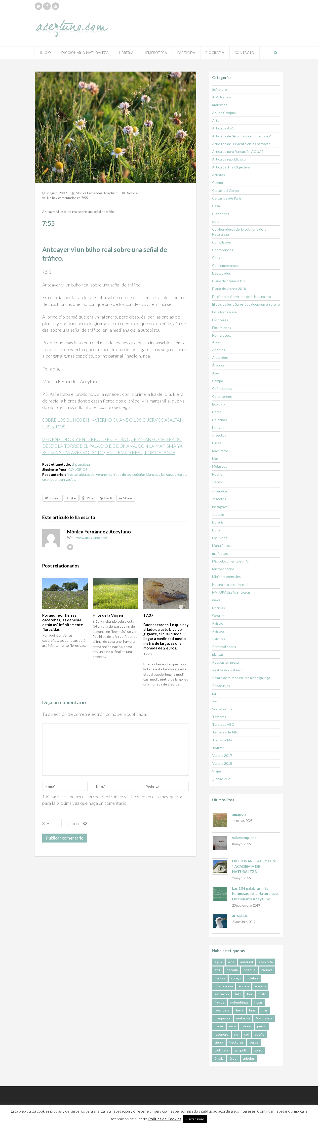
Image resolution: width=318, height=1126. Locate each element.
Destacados (221, 273)
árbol (233, 1058)
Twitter (218, 748)
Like (73, 498)
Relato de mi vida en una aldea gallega (241, 678)
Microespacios (223, 569)
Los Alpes (219, 538)
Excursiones (221, 327)
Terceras (219, 717)
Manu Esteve (222, 545)
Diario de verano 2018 (229, 288)
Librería (126, 53)
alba (231, 962)
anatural (246, 962)
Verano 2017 (222, 755)
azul (218, 970)
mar (264, 1010)
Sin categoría (222, 709)
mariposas (220, 553)
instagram (220, 507)
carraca (267, 970)
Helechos (219, 420)
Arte (215, 120)
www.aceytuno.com (91, 537)
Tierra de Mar (222, 740)
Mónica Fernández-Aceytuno (97, 193)
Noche (217, 474)
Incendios (220, 491)
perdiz (262, 1026)
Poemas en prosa (225, 662)
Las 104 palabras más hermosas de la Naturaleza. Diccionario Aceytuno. (255, 893)
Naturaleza (264, 1018)
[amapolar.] (220, 820)
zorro (258, 1050)
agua (218, 962)
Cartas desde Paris (226, 198)
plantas (218, 654)
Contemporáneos (225, 265)
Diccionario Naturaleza (85, 53)
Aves (216, 373)
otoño (246, 1026)
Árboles (218, 365)
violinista (221, 1050)
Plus (90, 498)
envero (260, 986)
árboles (249, 1058)
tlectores (236, 1042)
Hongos (218, 427)
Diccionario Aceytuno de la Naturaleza (241, 296)
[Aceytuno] (72, 23)
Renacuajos (221, 686)
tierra (219, 1042)
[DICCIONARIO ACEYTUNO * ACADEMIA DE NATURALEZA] (220, 866)
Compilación (221, 242)
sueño (259, 1034)
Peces (217, 482)
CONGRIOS (77, 469)
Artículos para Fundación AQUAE (238, 151)
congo (236, 978)
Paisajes (218, 631)
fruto (262, 994)
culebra (252, 978)
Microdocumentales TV (230, 561)
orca (232, 1026)
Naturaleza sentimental (230, 584)
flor (249, 994)
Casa (216, 206)
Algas (216, 342)
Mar (215, 458)
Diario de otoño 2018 (228, 281)
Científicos (220, 214)
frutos (219, 1002)
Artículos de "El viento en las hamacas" (242, 144)
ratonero (221, 1034)
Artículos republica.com (230, 159)
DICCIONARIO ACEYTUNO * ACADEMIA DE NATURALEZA (255, 866)
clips (215, 221)
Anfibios (218, 350)
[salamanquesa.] (220, 843)
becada (232, 970)
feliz (238, 994)
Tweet (54, 498)
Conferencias (222, 250)
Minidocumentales (226, 576)
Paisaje (217, 623)
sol (246, 1034)
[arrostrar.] (220, 921)
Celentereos (222, 396)
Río (214, 701)
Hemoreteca (222, 335)
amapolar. (240, 814)
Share (127, 498)
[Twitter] (38, 6)
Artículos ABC (223, 128)
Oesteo (218, 615)
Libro (216, 530)
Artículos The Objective (231, 167)
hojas (258, 1002)
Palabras (218, 639)
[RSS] (55, 6)
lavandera (222, 1010)
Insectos (219, 435)
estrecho (222, 994)
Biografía (214, 53)
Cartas (220, 978)
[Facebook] (47, 6)
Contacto (244, 53)
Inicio (45, 53)
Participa (186, 53)
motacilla (243, 1018)
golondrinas (239, 1002)
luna (252, 1010)
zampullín (241, 1050)
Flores (217, 412)
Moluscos (219, 466)
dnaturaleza (81, 464)
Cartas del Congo (225, 190)
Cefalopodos (222, 388)
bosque (249, 970)
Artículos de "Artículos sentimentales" (241, 136)
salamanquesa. (244, 837)
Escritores (220, 320)
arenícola (266, 962)
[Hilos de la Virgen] (115, 593)
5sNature (219, 89)
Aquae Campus (224, 113)
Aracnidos (220, 357)
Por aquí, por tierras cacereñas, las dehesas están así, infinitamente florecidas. (62, 622)
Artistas (218, 175)
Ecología (218, 404)
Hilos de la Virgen (108, 615)
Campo (217, 182)
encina (244, 986)
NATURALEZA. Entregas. (231, 592)
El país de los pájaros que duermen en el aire (246, 304)
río (236, 1034)
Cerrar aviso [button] (195, 1119)
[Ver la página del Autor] (51, 538)
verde (253, 1042)
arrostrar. (240, 915)
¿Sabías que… (222, 779)
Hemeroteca (155, 53)
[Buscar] (275, 52)
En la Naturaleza (224, 312)
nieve (216, 600)
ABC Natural (222, 97)
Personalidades (224, 646)
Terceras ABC (223, 724)
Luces (216, 443)
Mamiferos (220, 451)
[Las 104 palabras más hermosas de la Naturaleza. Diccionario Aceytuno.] (220, 894)
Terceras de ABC (225, 732)
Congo (217, 257)
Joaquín (218, 514)
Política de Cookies (164, 1119)
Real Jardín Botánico (227, 670)
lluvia (239, 1010)
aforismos (219, 105)
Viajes (217, 771)
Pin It (108, 498)
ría (214, 693)
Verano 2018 (222, 763)
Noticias (133, 193)
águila (219, 1058)
